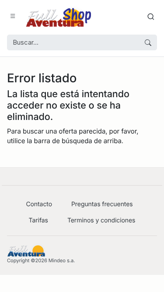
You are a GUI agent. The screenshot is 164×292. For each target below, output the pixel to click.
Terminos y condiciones (101, 220)
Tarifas (38, 220)
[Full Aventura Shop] (58, 16)
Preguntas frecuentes (102, 204)
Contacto (39, 204)
